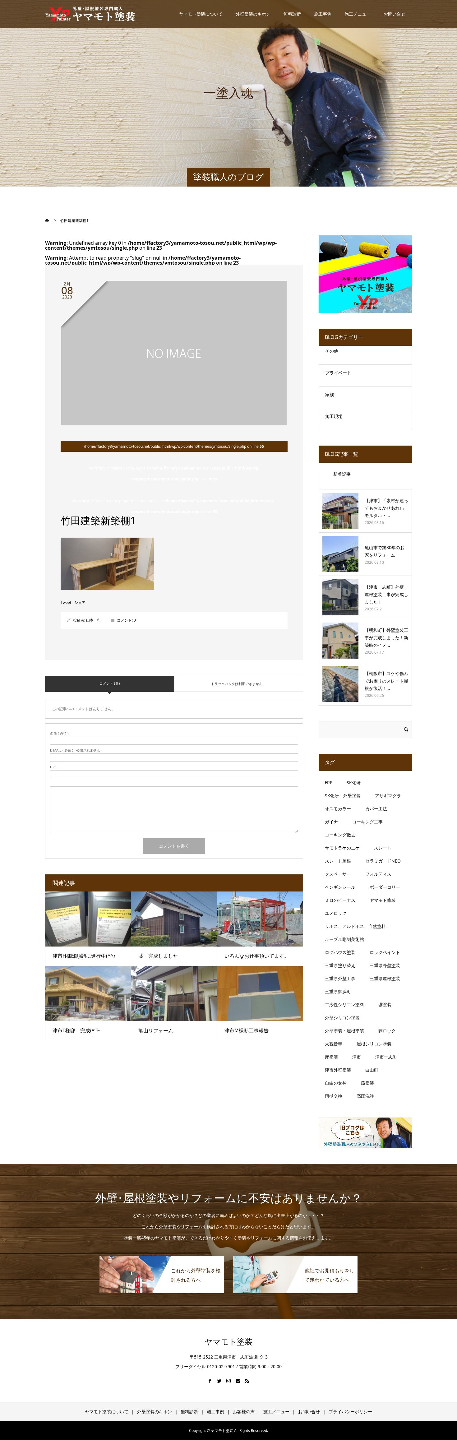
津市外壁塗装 (338, 1070)
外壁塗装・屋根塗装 (344, 1031)
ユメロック (336, 913)
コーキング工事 (367, 822)
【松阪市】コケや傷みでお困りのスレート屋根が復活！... (386, 680)
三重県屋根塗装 (385, 978)
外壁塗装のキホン (253, 14)
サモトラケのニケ (342, 848)
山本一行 (93, 620)
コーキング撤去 (340, 835)
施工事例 (322, 14)
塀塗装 (384, 1004)
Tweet (66, 602)
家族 (329, 394)
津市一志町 (386, 1057)
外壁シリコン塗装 (342, 1018)
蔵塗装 (367, 1083)
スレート (382, 848)
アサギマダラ (388, 796)
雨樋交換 (333, 1096)
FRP (328, 782)
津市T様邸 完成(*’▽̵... (77, 1030)
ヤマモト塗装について (201, 14)
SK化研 (354, 782)
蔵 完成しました (158, 955)
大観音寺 (333, 1044)
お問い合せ (394, 14)
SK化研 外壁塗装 (343, 796)
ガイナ (331, 822)
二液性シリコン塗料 (344, 1004)
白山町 (371, 1070)
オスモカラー (338, 809)
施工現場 (334, 416)
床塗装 (331, 1057)
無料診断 (292, 14)
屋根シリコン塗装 (374, 1044)
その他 (331, 351)
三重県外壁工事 (340, 978)
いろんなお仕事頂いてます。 (256, 955)
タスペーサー (338, 874)
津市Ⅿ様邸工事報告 (246, 1030)
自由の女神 (336, 1083)
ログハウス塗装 (340, 952)
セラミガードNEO (383, 861)
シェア (79, 602)
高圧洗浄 (365, 1096)
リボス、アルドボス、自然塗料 (355, 926)
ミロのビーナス (340, 900)
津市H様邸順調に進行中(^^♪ (84, 955)
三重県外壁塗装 (385, 965)
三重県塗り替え (340, 965)
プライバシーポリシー (350, 1412)
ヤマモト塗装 (383, 900)
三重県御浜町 (338, 991)
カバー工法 (376, 809)
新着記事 (342, 474)
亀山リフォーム (155, 1030)
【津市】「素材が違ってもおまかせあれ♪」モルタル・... (386, 508)
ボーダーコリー (385, 887)
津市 (356, 1057)
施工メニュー (357, 14)
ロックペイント (385, 952)
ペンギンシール (340, 887)
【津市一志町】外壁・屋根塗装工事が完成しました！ (386, 594)
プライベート (338, 373)
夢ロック (387, 1031)
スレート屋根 (338, 861)
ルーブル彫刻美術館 (344, 939)
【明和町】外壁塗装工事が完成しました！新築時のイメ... (386, 637)
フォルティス (378, 874)
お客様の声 (244, 1412)
